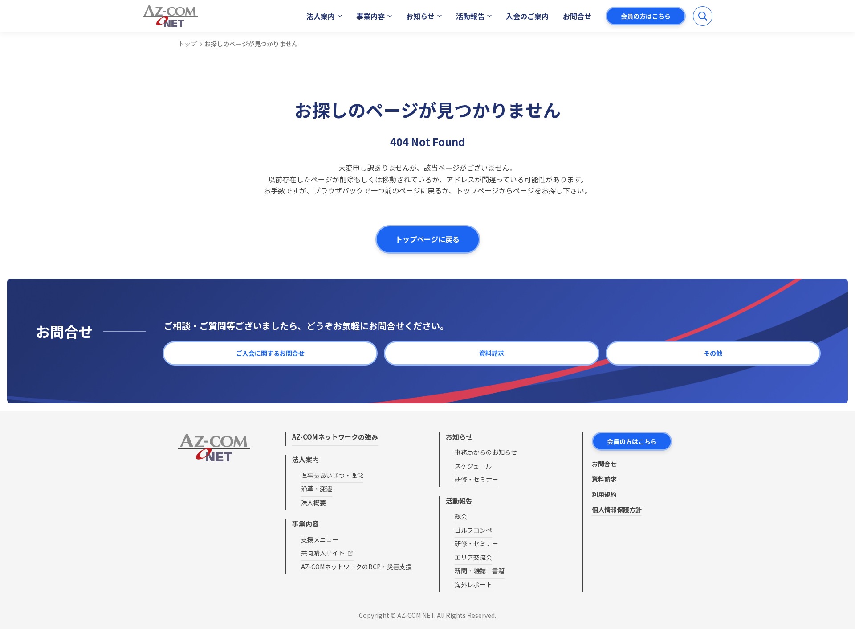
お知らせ (420, 16)
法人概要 (313, 502)
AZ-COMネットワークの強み (335, 436)
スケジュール (473, 465)
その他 (713, 353)
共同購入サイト (323, 552)
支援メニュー (319, 539)
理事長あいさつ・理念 (332, 475)
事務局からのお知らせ (486, 452)
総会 (461, 516)
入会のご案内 (527, 16)
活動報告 (470, 16)
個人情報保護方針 (617, 509)
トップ (187, 43)
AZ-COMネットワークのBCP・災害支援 (356, 566)
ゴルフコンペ (473, 530)
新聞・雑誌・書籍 (480, 570)
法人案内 (320, 16)
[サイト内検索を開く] (702, 16)
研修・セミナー (476, 479)
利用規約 (604, 494)
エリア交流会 (473, 557)
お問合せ (577, 16)
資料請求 (491, 353)
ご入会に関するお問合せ (270, 353)
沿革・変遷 (316, 488)
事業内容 (370, 16)
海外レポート (473, 584)
